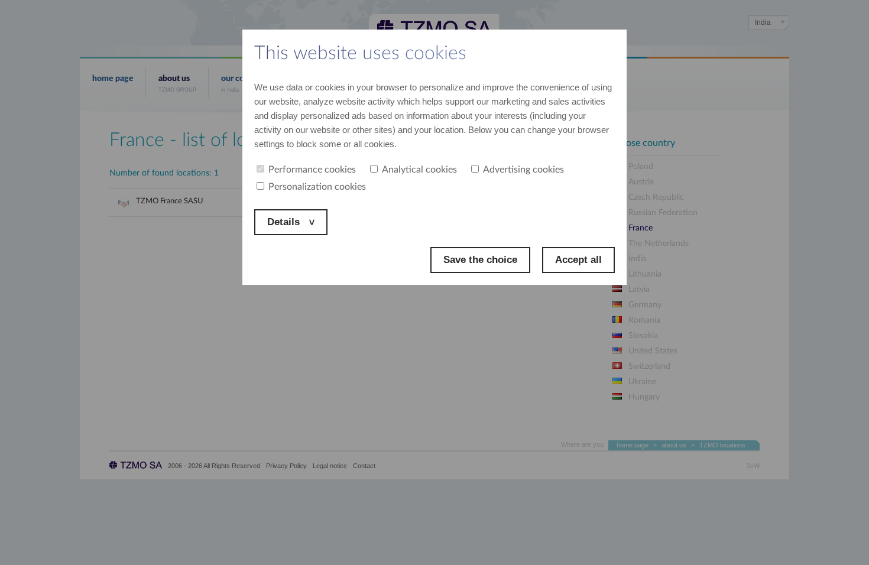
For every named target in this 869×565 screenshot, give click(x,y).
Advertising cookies (523, 169)
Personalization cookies (317, 186)
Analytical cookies (419, 169)
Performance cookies (312, 169)
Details (285, 222)
